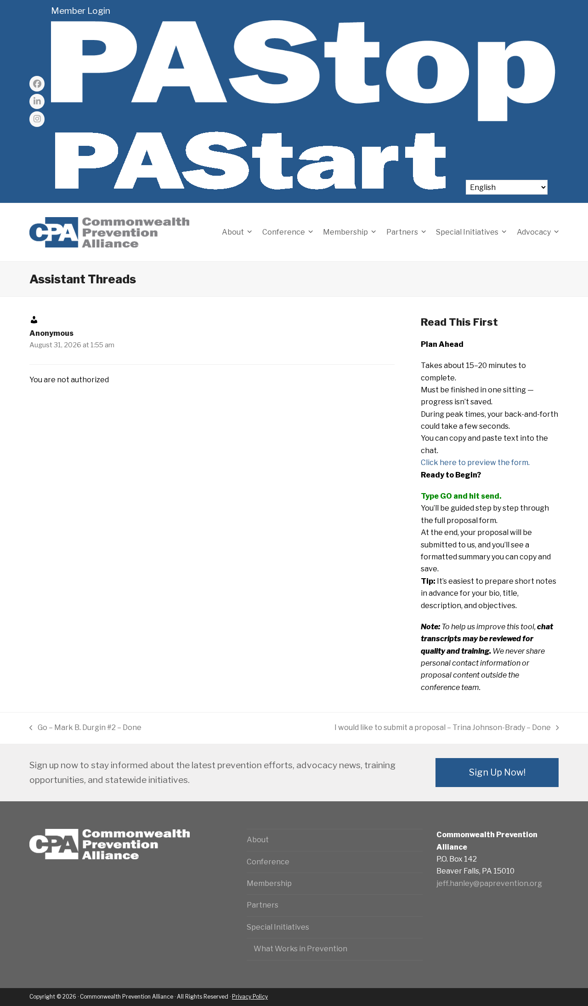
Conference (268, 861)
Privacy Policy (250, 997)
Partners (262, 905)
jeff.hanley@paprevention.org (489, 883)
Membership (269, 883)
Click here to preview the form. (475, 462)
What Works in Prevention (300, 948)
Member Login (80, 10)
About (258, 839)
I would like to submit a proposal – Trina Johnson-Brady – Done (442, 728)
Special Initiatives (278, 927)
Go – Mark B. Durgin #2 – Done (85, 728)
